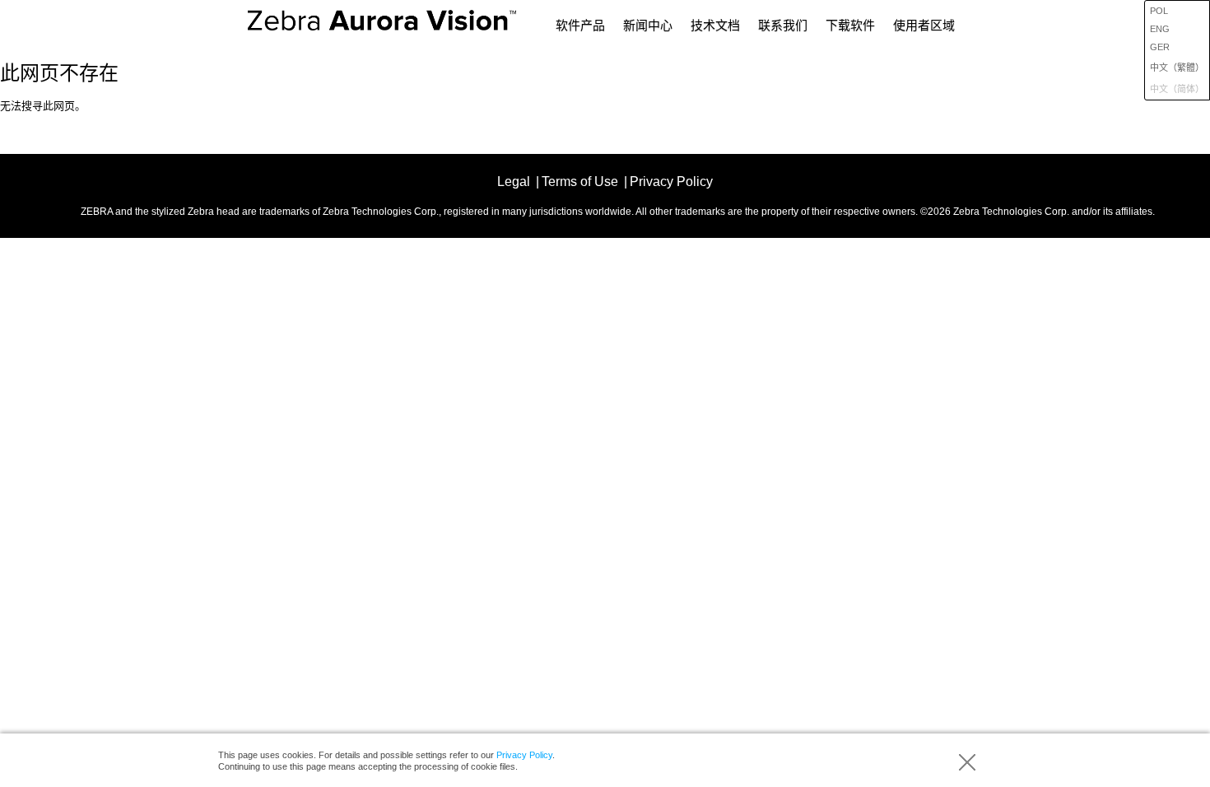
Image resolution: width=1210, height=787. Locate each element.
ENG (1160, 29)
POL (1159, 11)
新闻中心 (647, 25)
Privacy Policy (524, 755)
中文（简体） (1177, 89)
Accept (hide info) (967, 762)
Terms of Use (580, 182)
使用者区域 (924, 25)
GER (1160, 47)
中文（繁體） (1177, 67)
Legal (513, 182)
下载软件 (850, 25)
